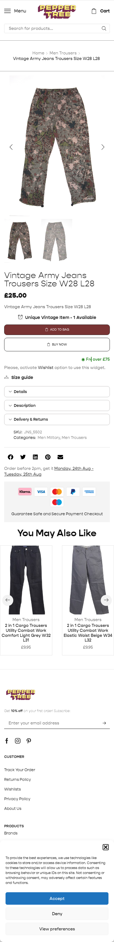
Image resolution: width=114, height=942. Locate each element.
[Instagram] (17, 741)
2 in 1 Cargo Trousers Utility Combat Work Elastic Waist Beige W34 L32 (88, 633)
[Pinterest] (29, 741)
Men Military (49, 437)
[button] (105, 847)
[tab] (57, 391)
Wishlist (45, 367)
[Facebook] (6, 741)
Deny (57, 913)
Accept (57, 898)
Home (38, 53)
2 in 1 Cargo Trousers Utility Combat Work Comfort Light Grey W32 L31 (26, 633)
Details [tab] (20, 391)
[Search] (104, 28)
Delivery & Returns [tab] (31, 419)
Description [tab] (25, 405)
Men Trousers (63, 53)
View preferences (57, 928)
